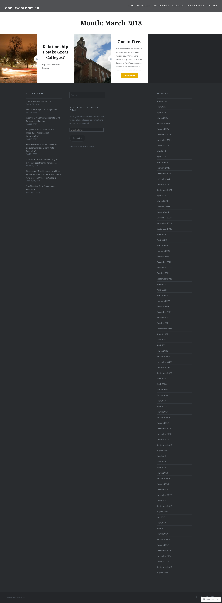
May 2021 (161, 339)
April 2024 (161, 195)
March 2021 (162, 351)
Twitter (212, 6)
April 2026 (161, 112)
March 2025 (162, 162)
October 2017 (163, 500)
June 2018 (161, 456)
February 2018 (163, 478)
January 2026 (163, 129)
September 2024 (164, 190)
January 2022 (163, 306)
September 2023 (164, 229)
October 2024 (163, 184)
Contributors (161, 6)
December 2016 (164, 550)
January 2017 (163, 545)
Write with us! (195, 6)
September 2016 (164, 567)
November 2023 (164, 223)
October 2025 (163, 145)
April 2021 (161, 345)
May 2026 (161, 106)
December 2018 (164, 428)
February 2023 (163, 251)
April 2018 (161, 467)
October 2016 (163, 561)
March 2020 (162, 389)
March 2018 (162, 473)
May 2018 (161, 461)
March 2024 (162, 201)
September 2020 (164, 373)
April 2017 (161, 528)
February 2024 (163, 206)
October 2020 (163, 367)
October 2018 (163, 439)
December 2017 (164, 489)
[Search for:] (87, 95)
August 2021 (162, 334)
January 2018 (163, 484)
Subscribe (77, 138)
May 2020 (161, 378)
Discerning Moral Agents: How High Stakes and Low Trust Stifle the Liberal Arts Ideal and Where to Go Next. (43, 174)
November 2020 (164, 362)
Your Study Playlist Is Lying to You (41, 109)
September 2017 (164, 506)
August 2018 (162, 450)
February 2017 (163, 539)
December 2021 (164, 312)
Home (131, 6)
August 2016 (162, 572)
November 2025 (164, 140)
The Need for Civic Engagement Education (40, 187)
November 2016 (164, 556)
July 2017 (161, 517)
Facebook (178, 6)
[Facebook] (196, 597)
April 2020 (161, 384)
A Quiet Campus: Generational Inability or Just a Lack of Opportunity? (40, 132)
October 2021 (163, 323)
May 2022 (161, 284)
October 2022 (163, 273)
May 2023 (161, 234)
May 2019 (161, 400)
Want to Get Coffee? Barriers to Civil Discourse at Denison (43, 119)
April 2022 (161, 289)
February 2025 (163, 167)
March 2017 (162, 533)
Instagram (143, 6)
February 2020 (163, 395)
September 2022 (164, 278)
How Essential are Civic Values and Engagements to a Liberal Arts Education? (42, 147)
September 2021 (164, 328)
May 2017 (161, 522)
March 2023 (162, 245)
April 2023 (161, 240)
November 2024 (164, 179)
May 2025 (161, 151)
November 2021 (164, 317)
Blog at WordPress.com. (16, 597)
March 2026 (162, 118)
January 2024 (163, 212)
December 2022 (164, 262)
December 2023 (164, 217)
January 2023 (163, 256)
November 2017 (164, 495)
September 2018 (164, 445)
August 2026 (162, 101)
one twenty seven (22, 8)
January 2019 (163, 423)
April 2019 (161, 406)
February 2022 (163, 301)
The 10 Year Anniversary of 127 (40, 101)
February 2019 (163, 417)
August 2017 (162, 511)
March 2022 (162, 295)
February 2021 (163, 356)
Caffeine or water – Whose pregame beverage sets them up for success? (42, 161)
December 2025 (164, 134)
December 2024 (164, 173)
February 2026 (163, 123)
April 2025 (161, 156)
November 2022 (164, 267)
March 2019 (162, 411)
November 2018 (164, 434)
